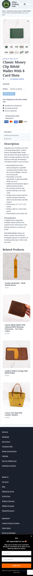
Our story (5, 482)
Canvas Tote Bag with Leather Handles (13, 414)
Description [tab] (8, 132)
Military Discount (8, 501)
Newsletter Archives (9, 466)
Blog (3, 487)
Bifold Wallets (10, 59)
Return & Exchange (8, 533)
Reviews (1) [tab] (7, 139)
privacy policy (24, 570)
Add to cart (9, 94)
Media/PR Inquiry (8, 511)
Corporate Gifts (7, 446)
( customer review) (17, 79)
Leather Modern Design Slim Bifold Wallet (16, 372)
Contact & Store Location (10, 523)
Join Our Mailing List (9, 461)
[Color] (5, 89)
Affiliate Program (8, 506)
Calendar (5, 456)
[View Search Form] (25, 4)
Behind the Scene (8, 491)
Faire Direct (6, 442)
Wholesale (5, 437)
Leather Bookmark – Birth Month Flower (15, 284)
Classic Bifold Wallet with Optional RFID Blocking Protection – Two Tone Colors (15, 328)
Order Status (6, 528)
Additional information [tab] (11, 135)
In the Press (6, 496)
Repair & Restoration (9, 451)
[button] (28, 21)
